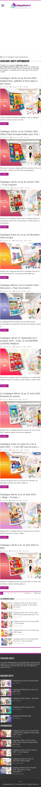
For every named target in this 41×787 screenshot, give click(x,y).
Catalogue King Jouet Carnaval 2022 (25, 681)
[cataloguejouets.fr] (20, 5)
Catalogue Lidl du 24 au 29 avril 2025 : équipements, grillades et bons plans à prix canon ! (19, 81)
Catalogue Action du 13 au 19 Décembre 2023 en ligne (22, 760)
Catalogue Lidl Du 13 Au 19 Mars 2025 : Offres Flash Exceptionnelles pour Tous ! (25, 742)
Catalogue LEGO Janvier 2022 (23, 707)
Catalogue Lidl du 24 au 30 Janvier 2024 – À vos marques (24, 751)
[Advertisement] (20, 33)
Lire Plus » (4, 123)
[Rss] (19, 781)
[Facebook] (21, 781)
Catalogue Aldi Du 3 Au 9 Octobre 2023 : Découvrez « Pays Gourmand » (24, 769)
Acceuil (4, 57)
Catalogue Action (18, 240)
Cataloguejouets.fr (8, 784)
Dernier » (28, 593)
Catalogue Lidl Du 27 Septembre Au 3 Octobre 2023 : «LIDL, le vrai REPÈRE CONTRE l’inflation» (19, 341)
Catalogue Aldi (18, 291)
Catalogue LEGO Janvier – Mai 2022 (25, 698)
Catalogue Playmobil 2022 (21, 716)
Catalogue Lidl (15, 87)
